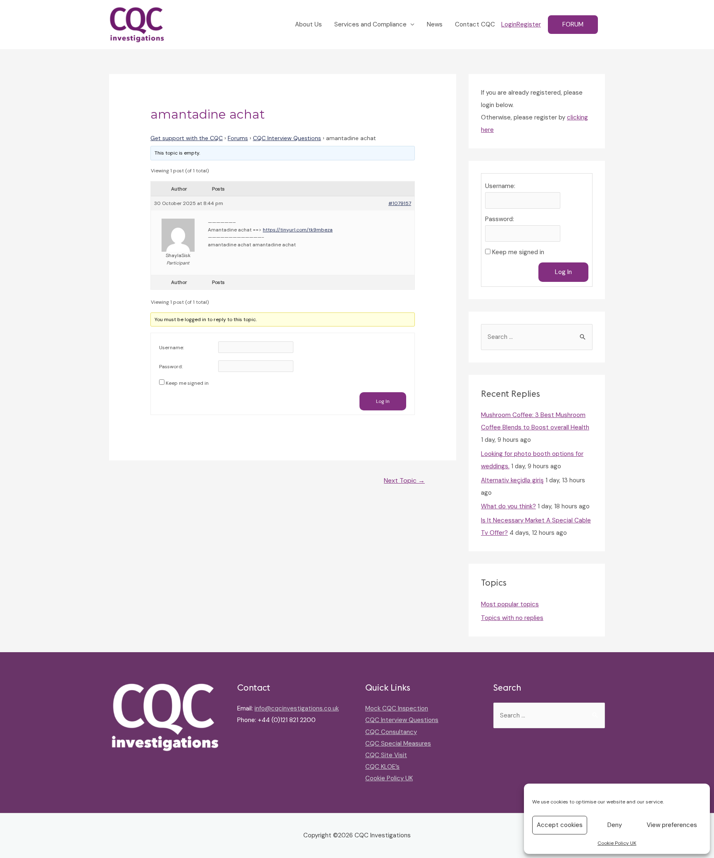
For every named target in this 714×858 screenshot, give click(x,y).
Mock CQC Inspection (396, 708)
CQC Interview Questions (287, 138)
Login (508, 24)
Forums (238, 138)
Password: (171, 366)
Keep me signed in (187, 383)
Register (528, 24)
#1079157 (399, 203)
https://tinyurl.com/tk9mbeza (298, 229)
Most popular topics (510, 604)
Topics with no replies (512, 618)
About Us (308, 24)
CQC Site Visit (386, 755)
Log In (383, 401)
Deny (614, 825)
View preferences (672, 825)
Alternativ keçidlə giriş (512, 480)
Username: (171, 347)
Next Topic (404, 480)
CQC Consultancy (391, 732)
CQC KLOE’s (382, 767)
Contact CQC (475, 24)
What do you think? (508, 506)
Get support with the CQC (186, 138)
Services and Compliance (370, 24)
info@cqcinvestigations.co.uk (297, 708)
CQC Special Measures (398, 743)
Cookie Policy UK (616, 843)
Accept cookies (560, 825)
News (435, 24)
